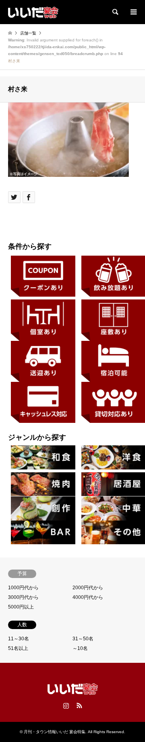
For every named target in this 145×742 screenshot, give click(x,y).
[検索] (115, 12)
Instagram (66, 705)
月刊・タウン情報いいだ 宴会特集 (54, 732)
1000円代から (23, 587)
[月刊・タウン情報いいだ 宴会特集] (33, 12)
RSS (79, 705)
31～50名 (82, 639)
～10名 (80, 648)
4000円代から (87, 597)
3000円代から (23, 597)
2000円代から (87, 587)
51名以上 (18, 648)
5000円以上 (21, 607)
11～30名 (18, 639)
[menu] (133, 12)
